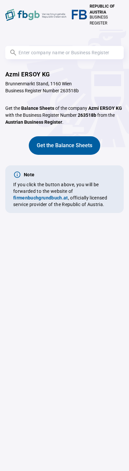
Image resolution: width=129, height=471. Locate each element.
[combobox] (64, 52)
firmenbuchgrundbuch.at (40, 197)
